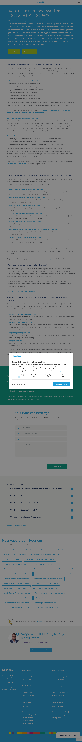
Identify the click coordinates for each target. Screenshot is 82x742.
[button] (19, 384)
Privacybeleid (60, 371)
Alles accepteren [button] (61, 384)
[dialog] (41, 371)
